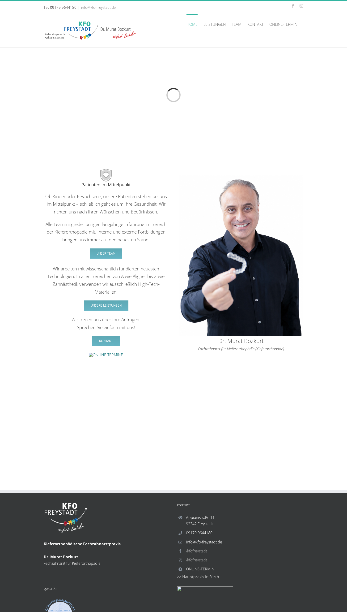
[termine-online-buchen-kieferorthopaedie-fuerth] (106, 354)
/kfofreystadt (196, 551)
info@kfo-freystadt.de (98, 7)
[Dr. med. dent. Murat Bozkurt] (241, 177)
